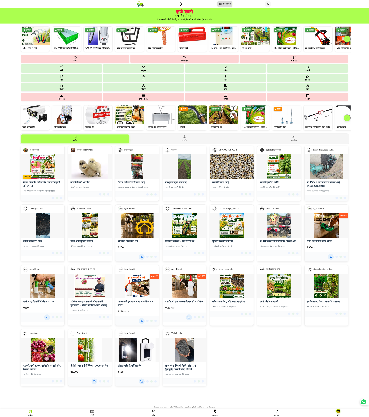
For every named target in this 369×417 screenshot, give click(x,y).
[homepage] (140, 4)
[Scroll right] (347, 39)
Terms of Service (205, 407)
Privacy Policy (192, 407)
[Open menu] (101, 4)
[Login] (268, 4)
